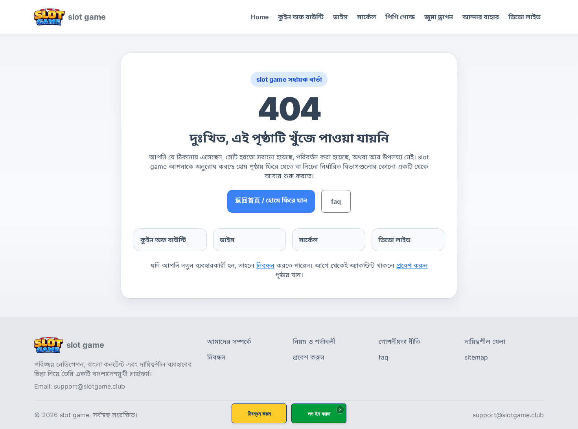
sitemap (476, 357)
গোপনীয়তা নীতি (399, 341)
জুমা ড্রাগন (438, 17)
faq (336, 201)
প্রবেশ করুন (412, 265)
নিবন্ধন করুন (259, 413)
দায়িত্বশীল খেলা (484, 341)
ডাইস (340, 17)
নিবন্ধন (265, 265)
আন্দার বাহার (480, 17)
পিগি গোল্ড (400, 17)
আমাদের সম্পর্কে (229, 341)
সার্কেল (366, 17)
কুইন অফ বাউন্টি (301, 17)
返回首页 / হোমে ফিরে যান (271, 200)
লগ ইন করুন (319, 413)
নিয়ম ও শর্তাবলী (314, 341)
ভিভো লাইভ (524, 17)
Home (260, 17)
